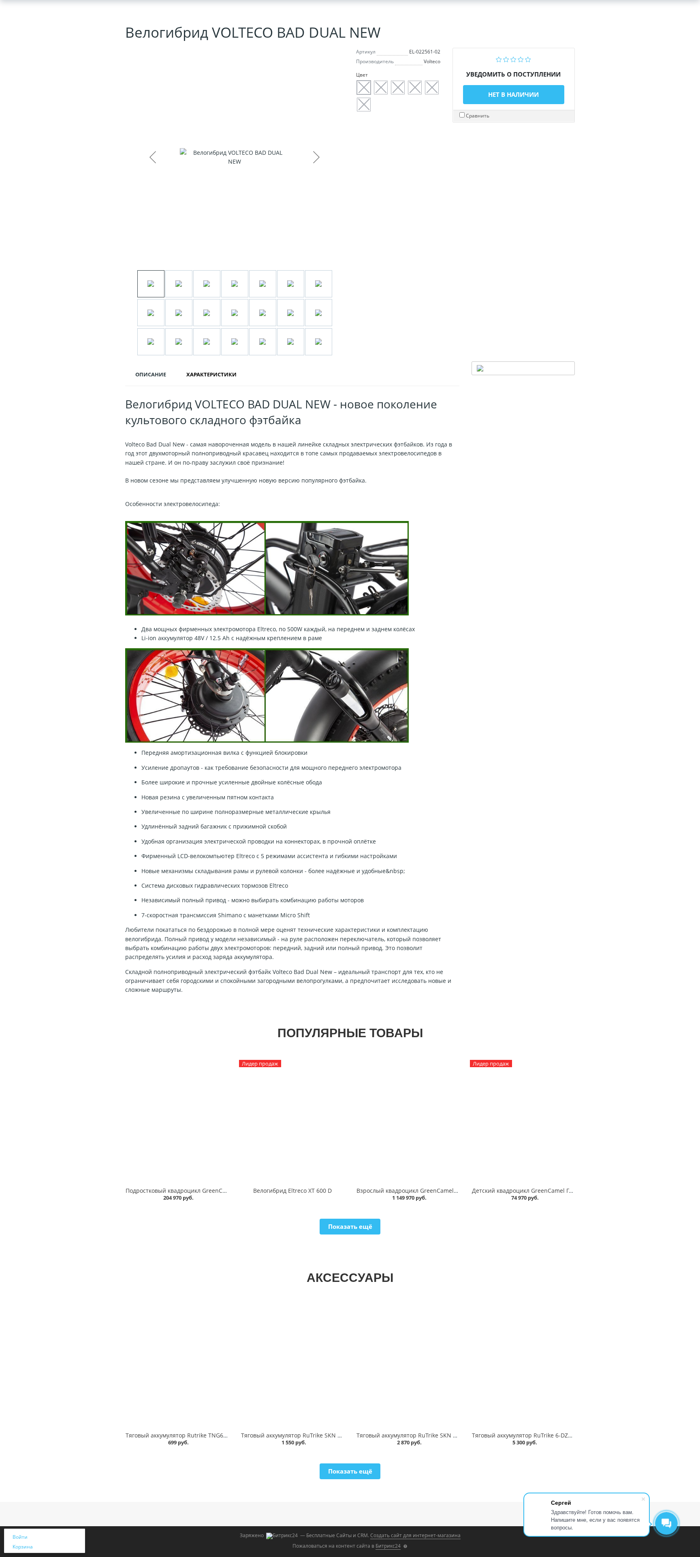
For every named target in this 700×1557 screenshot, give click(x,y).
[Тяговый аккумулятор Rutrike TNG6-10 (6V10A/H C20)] (177, 1366)
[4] (521, 58)
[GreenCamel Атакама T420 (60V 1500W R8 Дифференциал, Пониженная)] (177, 1121)
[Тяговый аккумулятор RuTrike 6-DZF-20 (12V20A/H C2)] (523, 1366)
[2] (506, 58)
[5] (528, 58)
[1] (499, 58)
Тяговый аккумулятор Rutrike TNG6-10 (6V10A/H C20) (198, 1435)
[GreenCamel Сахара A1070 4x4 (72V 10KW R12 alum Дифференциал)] (407, 1121)
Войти (20, 1537)
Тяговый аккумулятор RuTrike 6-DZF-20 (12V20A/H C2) (545, 1435)
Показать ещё (350, 1226)
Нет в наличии (513, 94)
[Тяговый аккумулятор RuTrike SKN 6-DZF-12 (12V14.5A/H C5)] (407, 1366)
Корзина (23, 1546)
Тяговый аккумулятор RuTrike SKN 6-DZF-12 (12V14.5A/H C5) (438, 1435)
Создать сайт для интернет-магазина (415, 1535)
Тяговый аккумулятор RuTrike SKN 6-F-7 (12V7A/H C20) (315, 1435)
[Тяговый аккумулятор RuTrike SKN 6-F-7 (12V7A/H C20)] (292, 1366)
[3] (513, 58)
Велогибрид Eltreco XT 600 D (292, 1190)
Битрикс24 (388, 1545)
